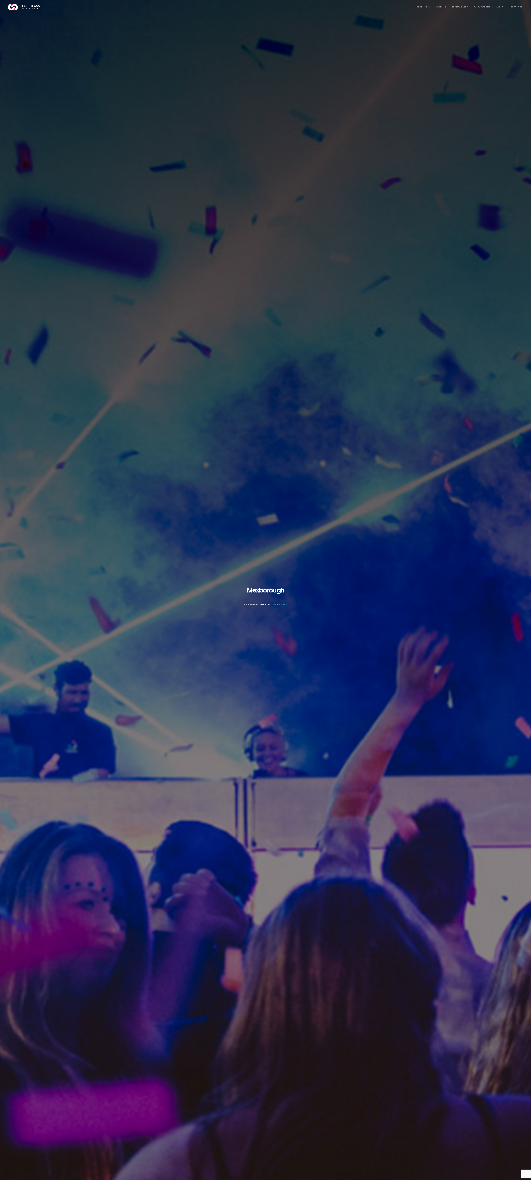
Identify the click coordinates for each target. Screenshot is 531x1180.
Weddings (441, 7)
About (500, 7)
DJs (428, 7)
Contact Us (516, 7)
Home (419, 7)
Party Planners (482, 7)
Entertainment (460, 7)
